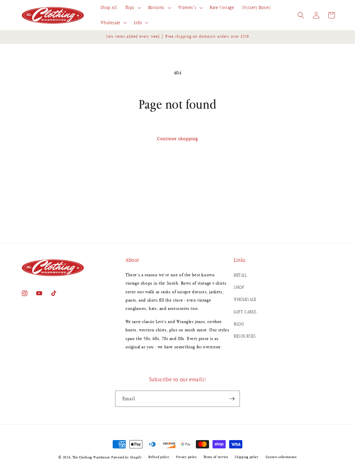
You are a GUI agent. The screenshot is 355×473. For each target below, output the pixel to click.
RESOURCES (245, 336)
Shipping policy (247, 456)
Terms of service (216, 456)
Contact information (281, 456)
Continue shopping (177, 138)
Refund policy (158, 456)
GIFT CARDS (245, 312)
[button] (132, 7)
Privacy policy (186, 456)
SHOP (239, 287)
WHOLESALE (245, 299)
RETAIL (240, 275)
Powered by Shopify (126, 457)
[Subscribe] (232, 399)
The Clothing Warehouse (91, 457)
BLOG (239, 324)
